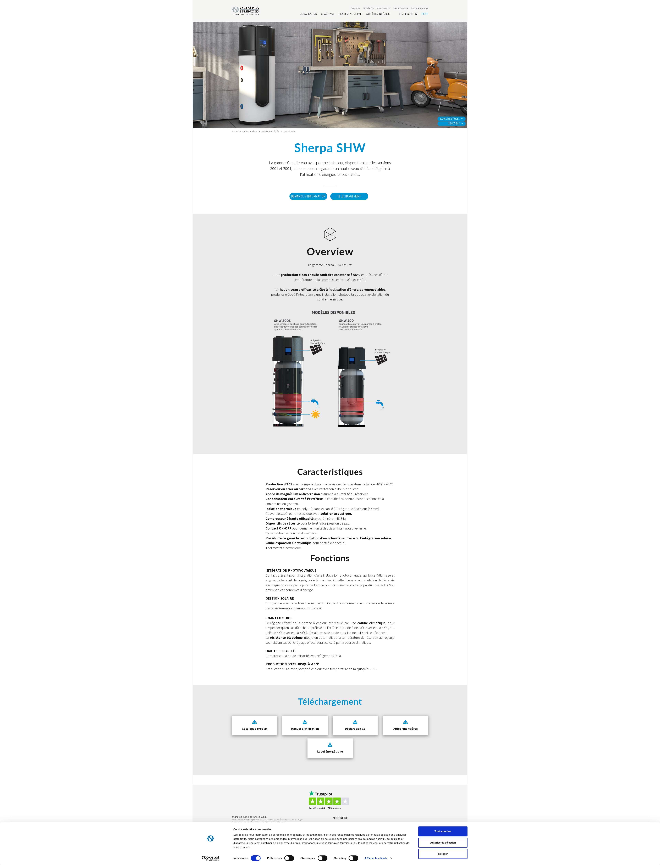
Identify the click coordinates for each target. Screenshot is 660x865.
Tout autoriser (442, 831)
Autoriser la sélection (443, 842)
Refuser (443, 853)
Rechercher (406, 13)
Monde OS (368, 8)
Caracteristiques (450, 119)
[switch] (289, 858)
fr (423, 13)
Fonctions (454, 123)
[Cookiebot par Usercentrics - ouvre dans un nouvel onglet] (211, 858)
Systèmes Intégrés (270, 131)
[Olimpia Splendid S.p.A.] (249, 10)
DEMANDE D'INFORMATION (308, 196)
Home (235, 131)
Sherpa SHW (289, 131)
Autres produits (249, 131)
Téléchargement (349, 196)
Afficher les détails (376, 858)
